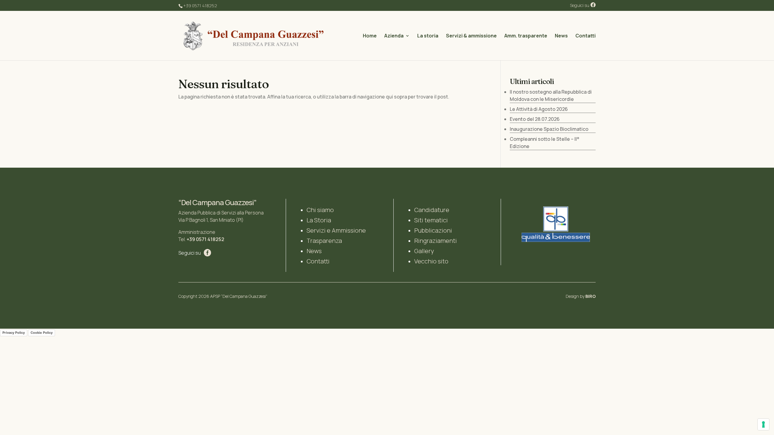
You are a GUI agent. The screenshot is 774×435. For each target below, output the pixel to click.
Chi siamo (320, 210)
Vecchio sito (431, 261)
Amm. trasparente (525, 36)
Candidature (431, 210)
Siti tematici (431, 220)
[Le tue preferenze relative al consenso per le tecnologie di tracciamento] (763, 424)
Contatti (585, 36)
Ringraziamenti (435, 241)
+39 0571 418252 (205, 239)
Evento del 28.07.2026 (535, 119)
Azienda (394, 36)
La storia (427, 36)
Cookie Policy (42, 332)
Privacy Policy (13, 332)
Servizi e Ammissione (336, 230)
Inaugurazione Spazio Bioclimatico (549, 129)
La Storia (319, 220)
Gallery (424, 251)
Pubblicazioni (433, 230)
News (561, 36)
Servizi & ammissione (471, 36)
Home (370, 36)
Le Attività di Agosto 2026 (539, 109)
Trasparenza (324, 241)
